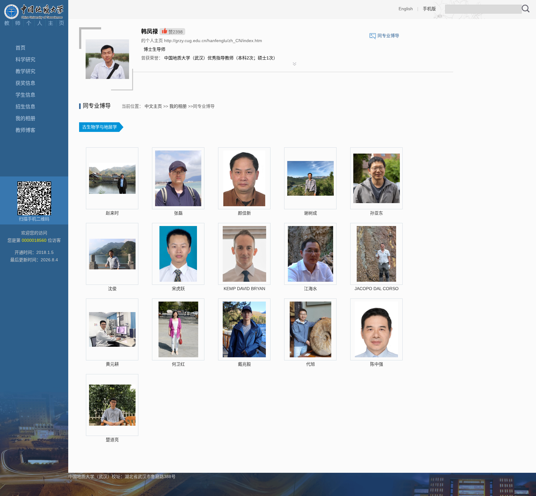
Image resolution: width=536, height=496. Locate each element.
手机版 (429, 8)
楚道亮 (112, 439)
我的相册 (25, 118)
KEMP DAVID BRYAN (244, 288)
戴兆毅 (244, 364)
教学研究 (25, 71)
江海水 (310, 288)
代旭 (310, 364)
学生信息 (25, 95)
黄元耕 (112, 364)
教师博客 (25, 130)
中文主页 (153, 106)
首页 (20, 47)
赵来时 (112, 213)
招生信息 (25, 106)
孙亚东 (376, 213)
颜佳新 (244, 213)
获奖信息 (25, 83)
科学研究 (25, 59)
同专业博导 (388, 35)
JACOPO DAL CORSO (377, 288)
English (406, 8)
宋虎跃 (178, 288)
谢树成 (310, 213)
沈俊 (112, 288)
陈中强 (376, 364)
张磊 (178, 213)
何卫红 (178, 364)
